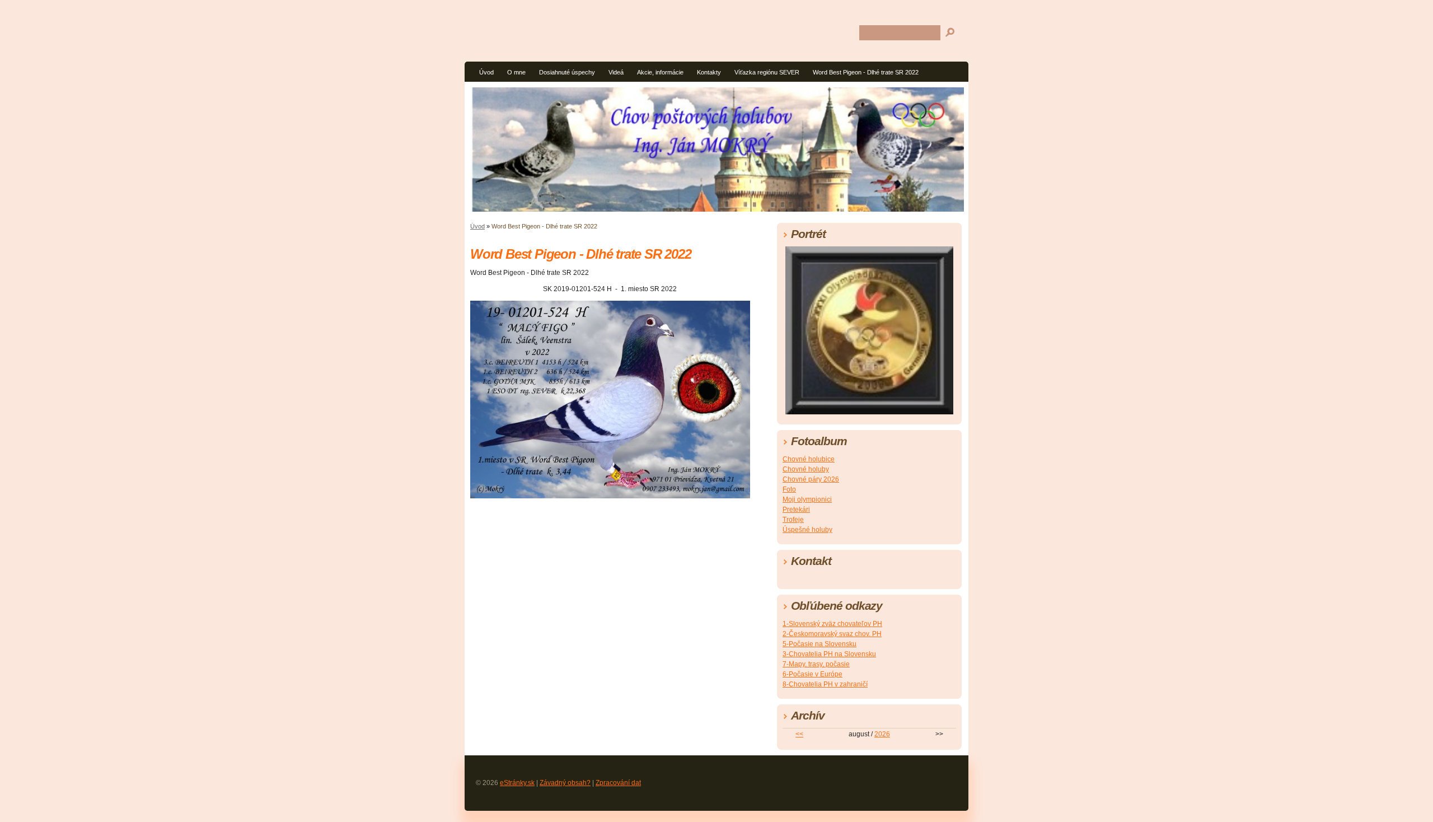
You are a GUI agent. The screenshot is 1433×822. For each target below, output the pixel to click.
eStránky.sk (517, 783)
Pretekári (796, 509)
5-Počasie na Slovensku (819, 644)
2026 (882, 734)
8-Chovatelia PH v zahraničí (825, 684)
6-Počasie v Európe (812, 674)
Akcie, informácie (660, 72)
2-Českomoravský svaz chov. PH (832, 634)
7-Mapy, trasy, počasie (816, 664)
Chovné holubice (809, 459)
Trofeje (793, 520)
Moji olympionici (807, 499)
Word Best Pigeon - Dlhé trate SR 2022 (866, 72)
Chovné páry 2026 (811, 479)
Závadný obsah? (565, 783)
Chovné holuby (806, 469)
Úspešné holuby (807, 530)
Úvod (486, 72)
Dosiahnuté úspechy (567, 72)
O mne (516, 72)
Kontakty (709, 72)
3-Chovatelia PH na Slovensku (829, 654)
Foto (789, 489)
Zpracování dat (618, 783)
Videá (616, 72)
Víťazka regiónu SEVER (766, 72)
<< (799, 734)
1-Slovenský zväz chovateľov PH (832, 624)
